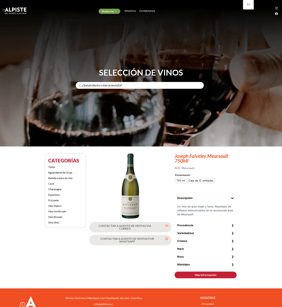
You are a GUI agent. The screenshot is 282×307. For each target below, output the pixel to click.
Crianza (182, 241)
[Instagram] (276, 8)
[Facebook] (276, 13)
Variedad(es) (185, 233)
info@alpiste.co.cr (103, 304)
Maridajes (183, 264)
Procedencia (185, 225)
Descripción (185, 198)
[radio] (180, 180)
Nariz (180, 248)
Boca (180, 256)
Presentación (182, 175)
